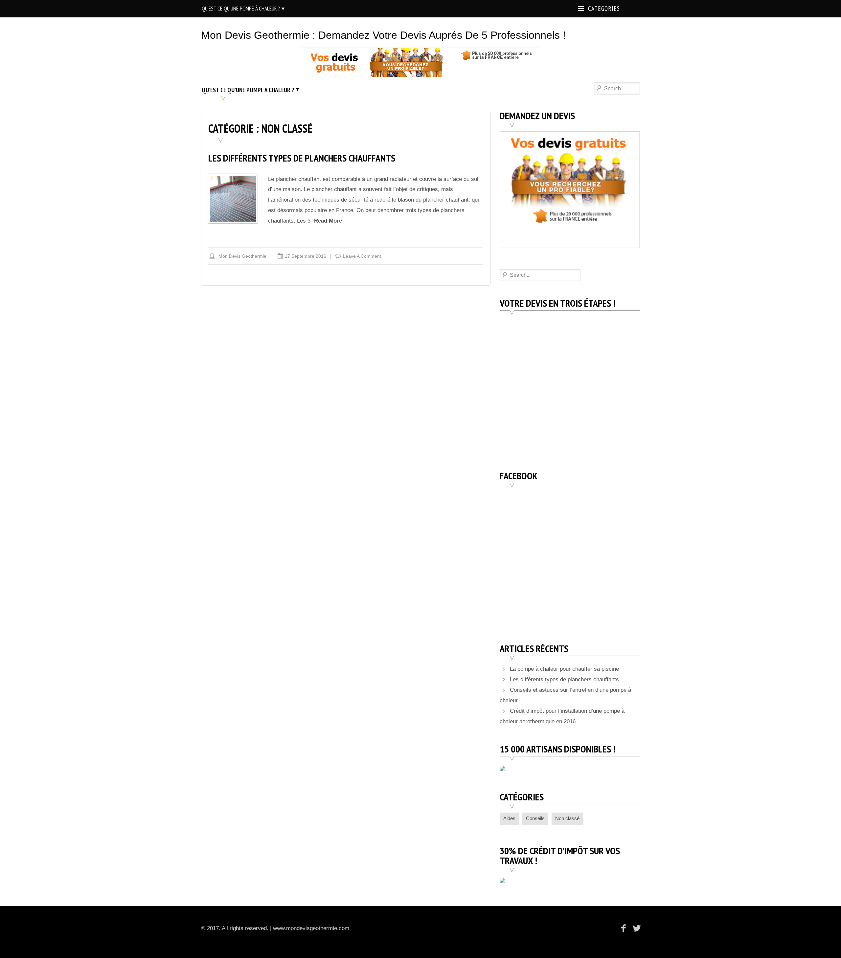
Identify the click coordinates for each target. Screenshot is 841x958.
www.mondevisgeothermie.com (311, 928)
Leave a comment (362, 256)
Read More (328, 221)
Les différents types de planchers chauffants (301, 158)
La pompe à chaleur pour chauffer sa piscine (564, 669)
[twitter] (635, 928)
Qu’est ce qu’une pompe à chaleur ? (241, 8)
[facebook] (624, 928)
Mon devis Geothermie (242, 256)
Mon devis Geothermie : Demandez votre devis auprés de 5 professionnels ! (383, 35)
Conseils (535, 818)
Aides (509, 818)
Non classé (567, 818)
